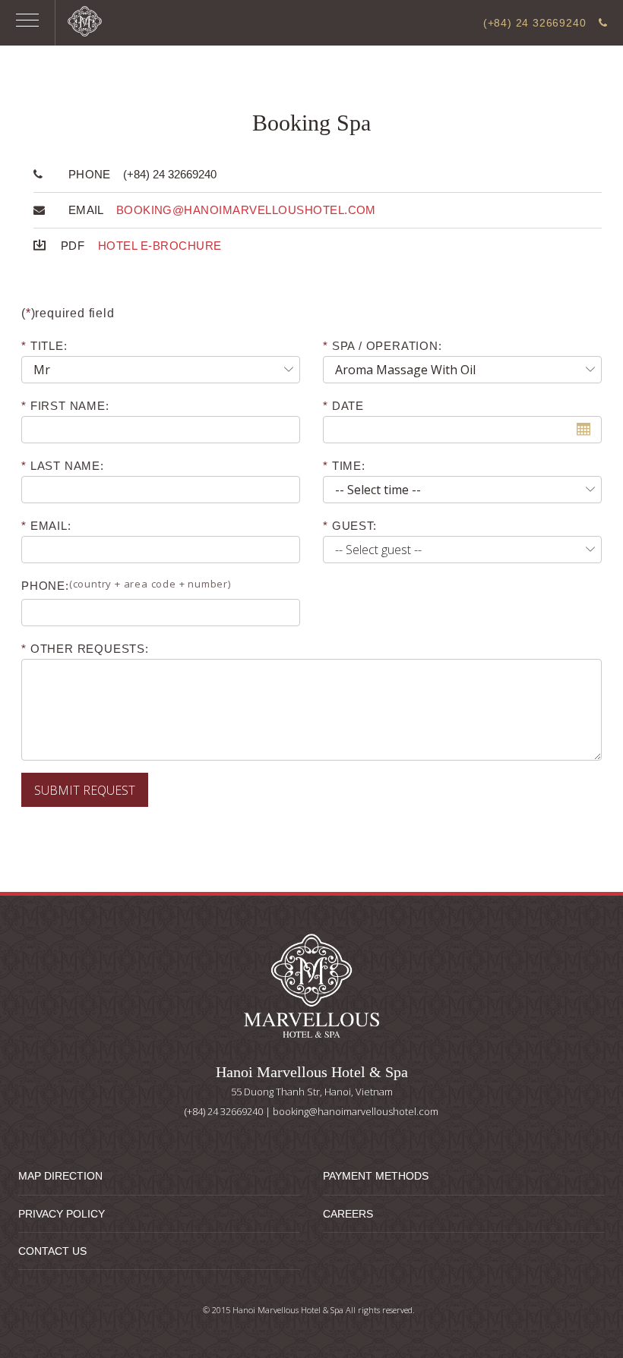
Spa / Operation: (387, 345)
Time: (348, 465)
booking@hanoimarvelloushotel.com (246, 209)
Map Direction (60, 1176)
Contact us (52, 1251)
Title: (49, 345)
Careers (348, 1214)
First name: (69, 405)
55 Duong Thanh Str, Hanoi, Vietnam (312, 1091)
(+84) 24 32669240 (536, 23)
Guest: (354, 525)
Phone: (126, 584)
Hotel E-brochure (160, 245)
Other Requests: (89, 648)
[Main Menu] (27, 23)
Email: (50, 525)
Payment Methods (376, 1176)
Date (350, 405)
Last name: (67, 465)
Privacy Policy (61, 1214)
